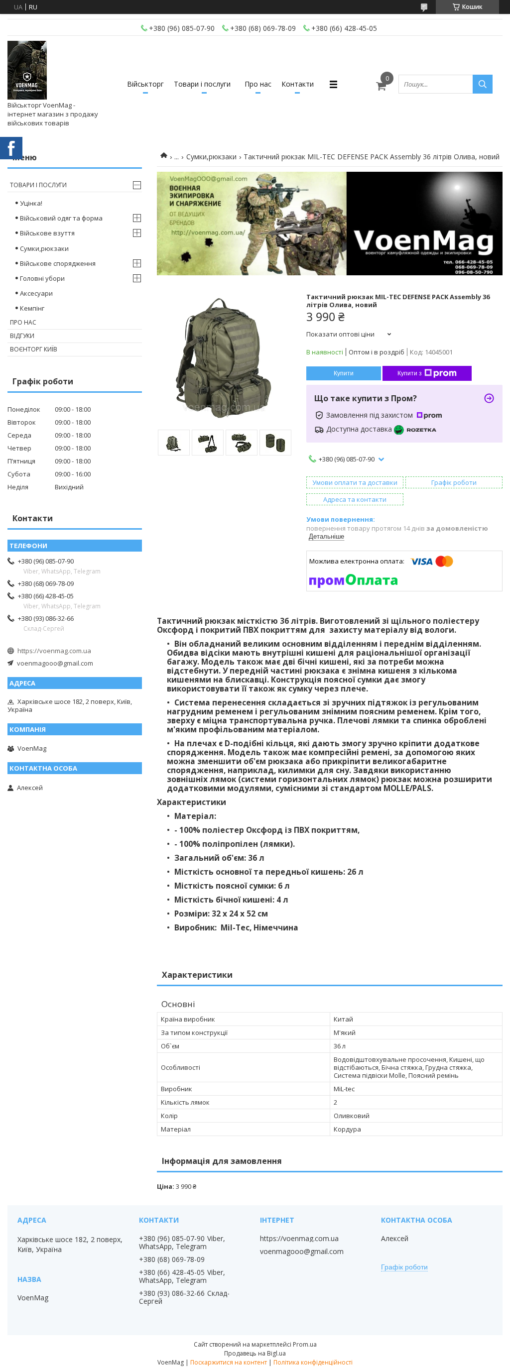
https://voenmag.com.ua (54, 651)
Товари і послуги (202, 84)
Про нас (258, 84)
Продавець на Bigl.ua (255, 1353)
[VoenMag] (27, 71)
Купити (344, 373)
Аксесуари (36, 293)
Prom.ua (305, 1344)
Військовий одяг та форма (61, 218)
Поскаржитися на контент (228, 1362)
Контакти (297, 84)
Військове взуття (47, 233)
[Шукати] (483, 84)
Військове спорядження (58, 263)
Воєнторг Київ (33, 349)
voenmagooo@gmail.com (55, 663)
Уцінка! (31, 203)
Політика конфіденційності (313, 1362)
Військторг (145, 84)
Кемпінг (32, 308)
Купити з (409, 373)
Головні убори (42, 278)
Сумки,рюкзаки (211, 156)
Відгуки (22, 336)
